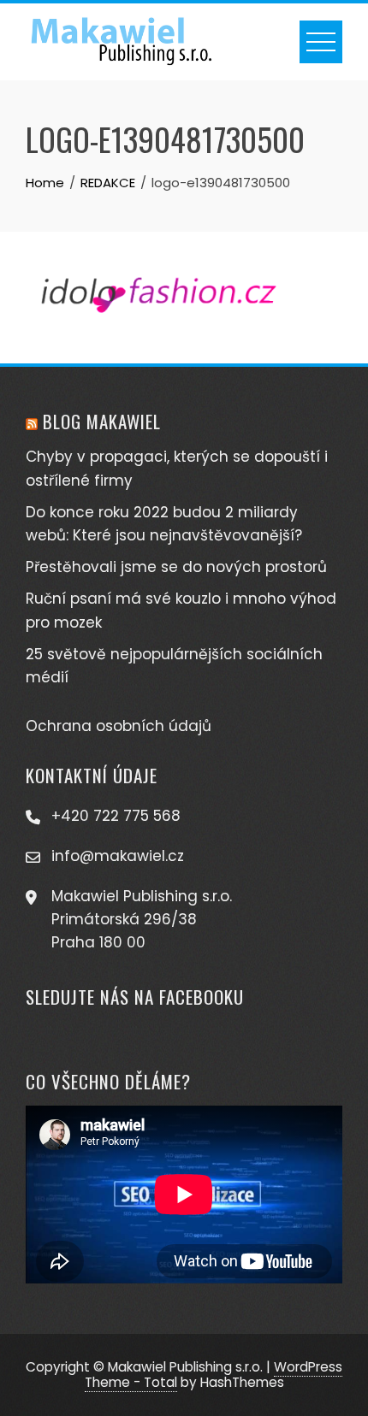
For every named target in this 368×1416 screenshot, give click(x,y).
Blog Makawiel (102, 421)
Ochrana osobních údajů (118, 726)
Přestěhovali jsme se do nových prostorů (176, 567)
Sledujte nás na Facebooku (135, 996)
